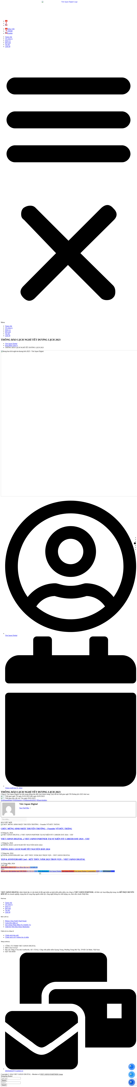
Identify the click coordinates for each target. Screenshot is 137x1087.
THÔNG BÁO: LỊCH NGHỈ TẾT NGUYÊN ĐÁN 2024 (25, 849)
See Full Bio (24, 808)
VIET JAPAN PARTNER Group (51, 1074)
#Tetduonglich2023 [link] (29, 800)
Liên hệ (7, 46)
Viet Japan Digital (11, 344)
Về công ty (9, 39)
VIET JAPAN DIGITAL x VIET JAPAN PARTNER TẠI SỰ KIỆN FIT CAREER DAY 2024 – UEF (45, 839)
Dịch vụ (8, 41)
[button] (68, 186)
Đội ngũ (8, 43)
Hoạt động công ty (11, 345)
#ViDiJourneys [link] (17, 800)
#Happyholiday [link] (42, 800)
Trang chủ (8, 37)
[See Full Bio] (30, 808)
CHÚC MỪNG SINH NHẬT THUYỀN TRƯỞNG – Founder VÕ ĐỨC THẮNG (36, 828)
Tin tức (7, 45)
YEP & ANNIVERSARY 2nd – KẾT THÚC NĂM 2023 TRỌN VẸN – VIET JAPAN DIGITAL (43, 859)
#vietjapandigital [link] (6, 800)
